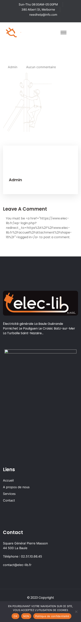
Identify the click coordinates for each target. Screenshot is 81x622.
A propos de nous (16, 487)
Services (9, 494)
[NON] (76, 612)
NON (26, 616)
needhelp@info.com (43, 14)
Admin (12, 67)
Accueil (8, 480)
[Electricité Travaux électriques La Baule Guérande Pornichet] (21, 32)
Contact (9, 500)
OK (15, 616)
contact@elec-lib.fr (17, 565)
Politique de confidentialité (52, 616)
